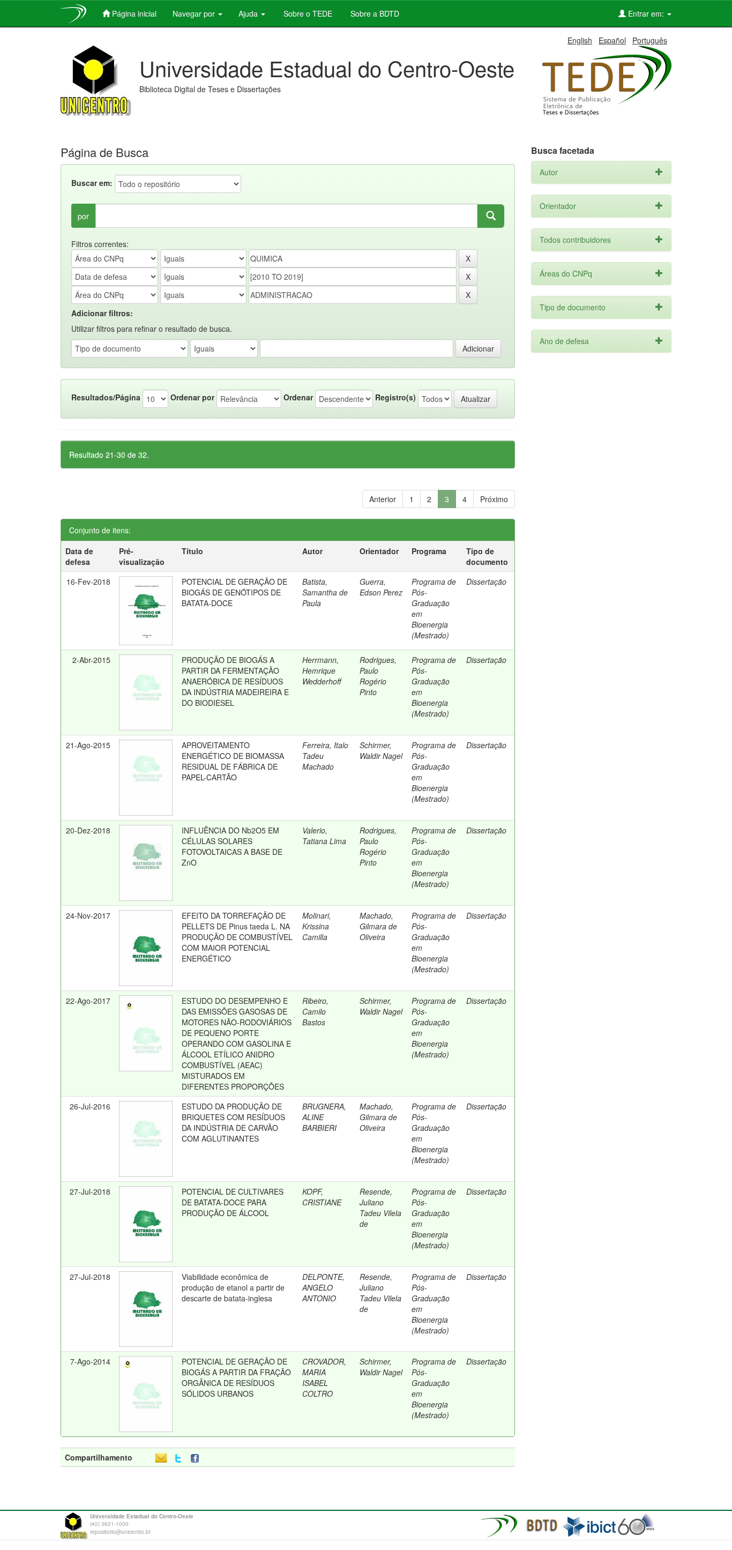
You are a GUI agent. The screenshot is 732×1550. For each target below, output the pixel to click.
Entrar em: (646, 13)
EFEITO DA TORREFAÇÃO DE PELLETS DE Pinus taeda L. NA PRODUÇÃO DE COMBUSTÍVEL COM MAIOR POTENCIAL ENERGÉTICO (237, 937)
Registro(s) (395, 397)
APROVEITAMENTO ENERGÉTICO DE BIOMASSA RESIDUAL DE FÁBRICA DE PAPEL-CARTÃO (233, 761)
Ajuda (249, 13)
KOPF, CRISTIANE (321, 1197)
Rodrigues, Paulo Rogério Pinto (378, 675)
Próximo (494, 499)
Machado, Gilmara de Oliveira (378, 926)
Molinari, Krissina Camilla (316, 926)
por (83, 216)
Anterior (382, 499)
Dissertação (486, 581)
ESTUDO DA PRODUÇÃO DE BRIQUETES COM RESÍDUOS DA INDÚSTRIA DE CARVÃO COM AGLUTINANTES (233, 1122)
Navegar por (195, 13)
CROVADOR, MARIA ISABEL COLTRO (324, 1377)
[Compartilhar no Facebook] (197, 1458)
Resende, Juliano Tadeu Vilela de (380, 1207)
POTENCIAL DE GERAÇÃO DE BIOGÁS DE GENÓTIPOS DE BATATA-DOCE (234, 592)
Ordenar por (192, 397)
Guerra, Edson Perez (381, 587)
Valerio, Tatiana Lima (324, 835)
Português (649, 40)
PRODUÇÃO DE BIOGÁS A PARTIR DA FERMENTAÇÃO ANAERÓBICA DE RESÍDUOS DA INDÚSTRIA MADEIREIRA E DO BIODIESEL (235, 681)
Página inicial (133, 13)
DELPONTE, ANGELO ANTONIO (323, 1287)
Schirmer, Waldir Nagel (381, 750)
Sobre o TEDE (306, 13)
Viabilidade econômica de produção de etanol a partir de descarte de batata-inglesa (233, 1287)
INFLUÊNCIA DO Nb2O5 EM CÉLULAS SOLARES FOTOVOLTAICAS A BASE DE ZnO (232, 846)
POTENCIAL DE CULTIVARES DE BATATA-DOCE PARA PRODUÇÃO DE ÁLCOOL (232, 1202)
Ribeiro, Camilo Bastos (315, 1011)
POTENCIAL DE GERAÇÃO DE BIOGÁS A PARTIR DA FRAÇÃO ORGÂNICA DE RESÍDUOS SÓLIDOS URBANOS (236, 1377)
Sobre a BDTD (373, 13)
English (579, 40)
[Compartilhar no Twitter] (178, 1458)
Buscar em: (92, 182)
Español (612, 40)
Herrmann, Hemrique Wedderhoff (321, 670)
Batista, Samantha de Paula (325, 592)
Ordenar (298, 397)
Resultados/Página (105, 397)
